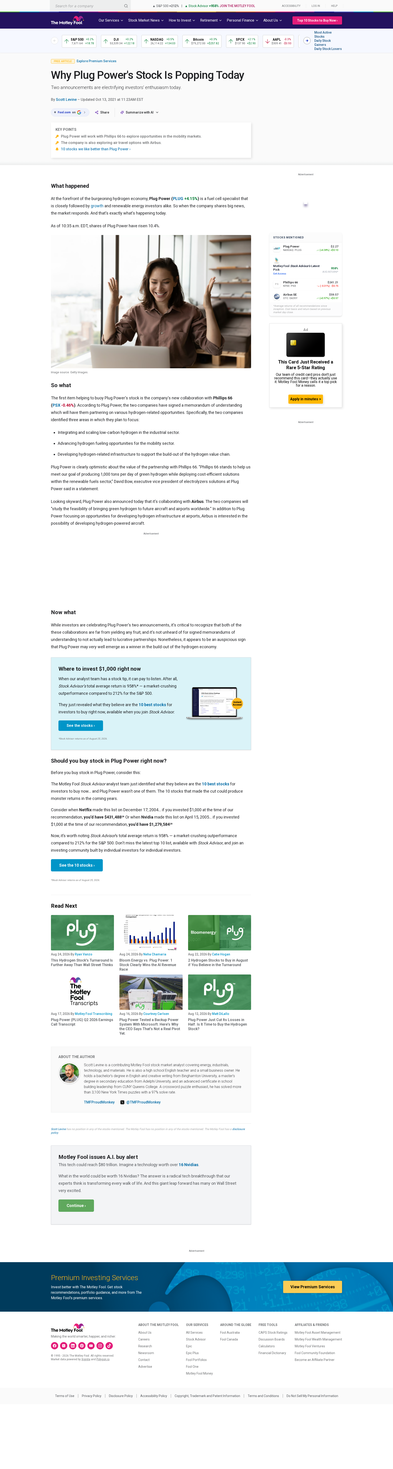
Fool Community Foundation (315, 1353)
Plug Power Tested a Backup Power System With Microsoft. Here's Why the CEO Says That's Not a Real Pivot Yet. (149, 1027)
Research (145, 1346)
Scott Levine (66, 99)
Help (334, 5)
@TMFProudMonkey (143, 1102)
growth (97, 205)
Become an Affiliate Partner (315, 1360)
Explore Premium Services (96, 61)
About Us (144, 1332)
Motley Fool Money (199, 1373)
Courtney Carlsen (156, 1014)
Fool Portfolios (196, 1360)
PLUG (178, 198)
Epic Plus (192, 1353)
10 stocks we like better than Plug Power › (96, 149)
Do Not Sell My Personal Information (312, 1396)
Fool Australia (230, 1332)
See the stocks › (81, 725)
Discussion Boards (272, 1339)
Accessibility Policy (153, 1396)
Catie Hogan (221, 954)
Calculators (267, 1346)
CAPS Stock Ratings (273, 1332)
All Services (194, 1332)
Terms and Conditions (263, 1396)
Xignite (85, 1359)
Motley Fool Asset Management (317, 1332)
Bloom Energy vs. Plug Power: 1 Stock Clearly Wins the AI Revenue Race (147, 965)
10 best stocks (152, 704)
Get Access (279, 273)
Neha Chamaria (154, 954)
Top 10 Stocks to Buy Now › (317, 20)
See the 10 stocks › (77, 865)
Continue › (76, 1205)
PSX (56, 405)
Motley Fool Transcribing (93, 1014)
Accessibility (291, 5)
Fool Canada (229, 1339)
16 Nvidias (188, 1164)
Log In (316, 5)
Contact (144, 1360)
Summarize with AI (140, 112)
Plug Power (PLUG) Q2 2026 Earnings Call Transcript (82, 1022)
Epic (189, 1346)
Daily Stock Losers (328, 49)
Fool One (192, 1366)
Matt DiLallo (220, 1014)
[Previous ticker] (54, 40)
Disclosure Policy (121, 1396)
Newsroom (146, 1353)
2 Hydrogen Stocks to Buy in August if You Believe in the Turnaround (218, 962)
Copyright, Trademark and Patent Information (207, 1396)
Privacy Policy (91, 1396)
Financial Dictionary (272, 1353)
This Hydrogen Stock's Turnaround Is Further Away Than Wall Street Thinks (82, 962)
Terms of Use (64, 1396)
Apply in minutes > (305, 399)
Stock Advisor (196, 1339)
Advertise (145, 1366)
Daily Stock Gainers (322, 43)
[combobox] (90, 6)
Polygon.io (102, 1359)
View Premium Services (312, 1286)
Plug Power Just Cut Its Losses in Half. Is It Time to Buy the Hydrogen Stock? (217, 1024)
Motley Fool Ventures (310, 1346)
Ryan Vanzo (83, 954)
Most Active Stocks (323, 34)
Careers (144, 1339)
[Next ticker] (307, 40)
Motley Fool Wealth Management (318, 1339)
